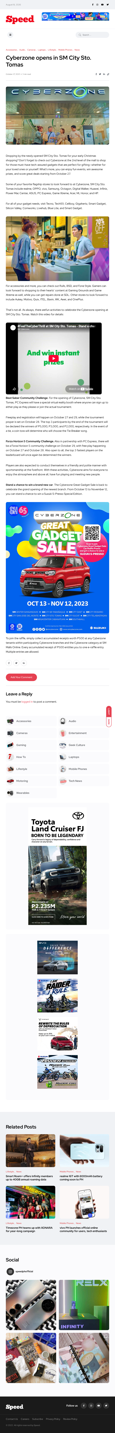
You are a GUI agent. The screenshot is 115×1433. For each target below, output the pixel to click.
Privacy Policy (53, 1419)
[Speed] (20, 19)
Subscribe (37, 1419)
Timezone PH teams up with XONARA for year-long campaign (29, 1229)
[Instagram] (91, 1406)
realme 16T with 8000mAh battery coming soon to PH (81, 1177)
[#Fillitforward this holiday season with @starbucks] (84, 1358)
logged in (27, 701)
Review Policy (70, 1419)
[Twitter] (106, 1406)
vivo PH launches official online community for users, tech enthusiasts (83, 1229)
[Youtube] (99, 1406)
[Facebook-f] (84, 1406)
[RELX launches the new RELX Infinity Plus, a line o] (84, 1305)
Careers (25, 1419)
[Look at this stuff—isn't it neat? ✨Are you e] (31, 1358)
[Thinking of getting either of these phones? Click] (31, 1305)
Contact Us (12, 1419)
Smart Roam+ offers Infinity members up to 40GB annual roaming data (29, 1177)
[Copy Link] (108, 74)
